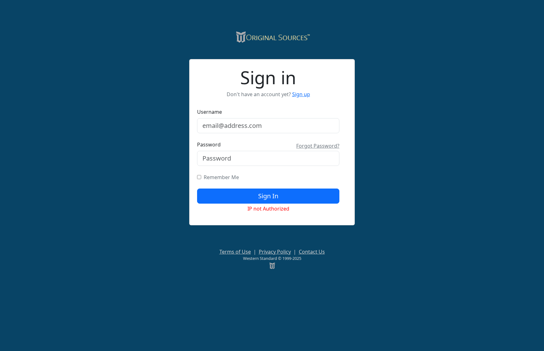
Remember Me (220, 177)
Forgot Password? (317, 145)
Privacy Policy (275, 251)
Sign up (301, 94)
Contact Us (312, 251)
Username (209, 111)
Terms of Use (235, 251)
